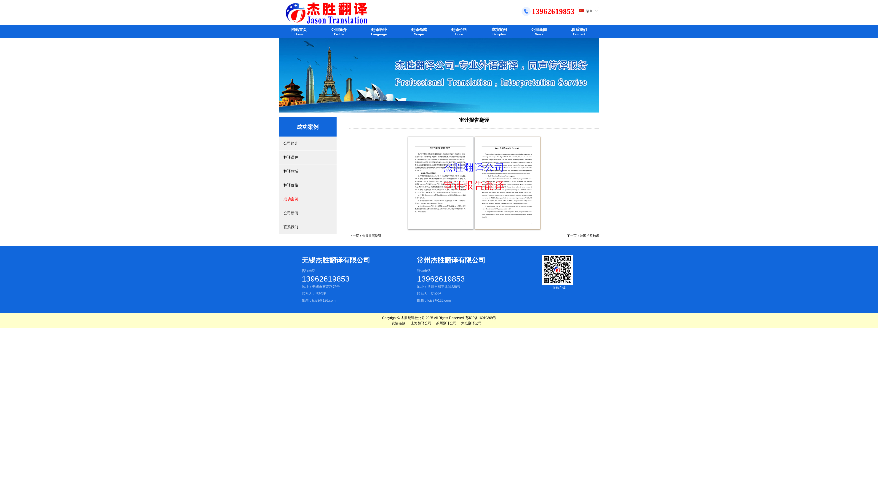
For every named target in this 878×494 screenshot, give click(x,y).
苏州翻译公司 (446, 323)
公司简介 (339, 31)
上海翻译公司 (421, 323)
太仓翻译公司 (471, 323)
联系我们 (579, 31)
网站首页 (299, 31)
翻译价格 (459, 31)
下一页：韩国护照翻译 (583, 236)
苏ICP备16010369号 (481, 318)
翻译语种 (379, 31)
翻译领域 (419, 31)
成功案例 (499, 31)
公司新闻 (539, 31)
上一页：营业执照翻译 (365, 236)
